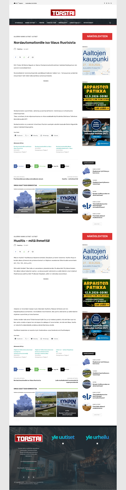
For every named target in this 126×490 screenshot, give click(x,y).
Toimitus (19, 49)
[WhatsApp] (24, 57)
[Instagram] (107, 3)
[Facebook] (104, 3)
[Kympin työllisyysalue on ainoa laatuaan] (67, 201)
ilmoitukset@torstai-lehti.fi (28, 471)
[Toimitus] (15, 49)
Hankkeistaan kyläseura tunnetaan (46, 210)
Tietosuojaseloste (29, 463)
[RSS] (109, 3)
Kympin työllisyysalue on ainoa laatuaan (67, 210)
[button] (110, 23)
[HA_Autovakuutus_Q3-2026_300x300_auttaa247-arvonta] (96, 145)
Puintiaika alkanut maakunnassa (99, 216)
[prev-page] (15, 216)
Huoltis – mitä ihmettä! (70, 179)
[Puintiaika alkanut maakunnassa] (86, 215)
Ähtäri (67, 207)
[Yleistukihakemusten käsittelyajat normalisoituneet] (86, 204)
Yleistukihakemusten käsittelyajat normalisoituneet (100, 205)
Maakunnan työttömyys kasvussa (24, 210)
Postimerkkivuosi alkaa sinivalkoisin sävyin (28, 179)
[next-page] (18, 216)
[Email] (32, 57)
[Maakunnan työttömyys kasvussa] (24, 201)
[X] (111, 3)
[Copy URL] (28, 57)
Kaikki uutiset (26, 36)
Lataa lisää (96, 224)
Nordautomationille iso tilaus (43, 146)
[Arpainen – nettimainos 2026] (96, 110)
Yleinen (45, 207)
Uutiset (35, 36)
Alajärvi (17, 36)
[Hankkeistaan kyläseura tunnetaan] (45, 201)
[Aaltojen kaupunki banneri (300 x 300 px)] (96, 75)
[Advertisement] (46, 95)
